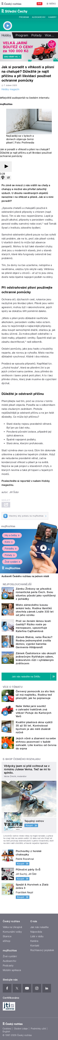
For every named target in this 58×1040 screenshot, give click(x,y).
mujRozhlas (8, 526)
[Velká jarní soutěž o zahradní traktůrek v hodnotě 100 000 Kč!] (29, 49)
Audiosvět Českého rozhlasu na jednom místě (25, 576)
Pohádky (9, 548)
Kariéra (34, 941)
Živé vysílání (11, 561)
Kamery (52, 17)
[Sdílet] (8, 178)
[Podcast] (3, 178)
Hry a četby (11, 535)
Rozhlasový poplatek (42, 950)
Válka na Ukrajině (12, 927)
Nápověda (36, 931)
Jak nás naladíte (39, 927)
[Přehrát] (6, 166)
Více (49, 35)
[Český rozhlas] (11, 3)
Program (24, 17)
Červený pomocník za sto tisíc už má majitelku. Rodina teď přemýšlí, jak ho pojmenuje (35, 695)
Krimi (7, 542)
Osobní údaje (21, 1028)
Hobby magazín (10, 89)
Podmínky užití (38, 1028)
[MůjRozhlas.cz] (6, 104)
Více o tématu (13, 686)
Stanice (7, 936)
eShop (6, 941)
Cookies (7, 1028)
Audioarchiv (38, 17)
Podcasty (8, 965)
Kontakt (34, 945)
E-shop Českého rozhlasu (22, 759)
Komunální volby (12, 931)
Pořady (36, 35)
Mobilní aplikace (12, 970)
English (6, 1031)
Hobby (6, 35)
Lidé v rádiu (37, 936)
